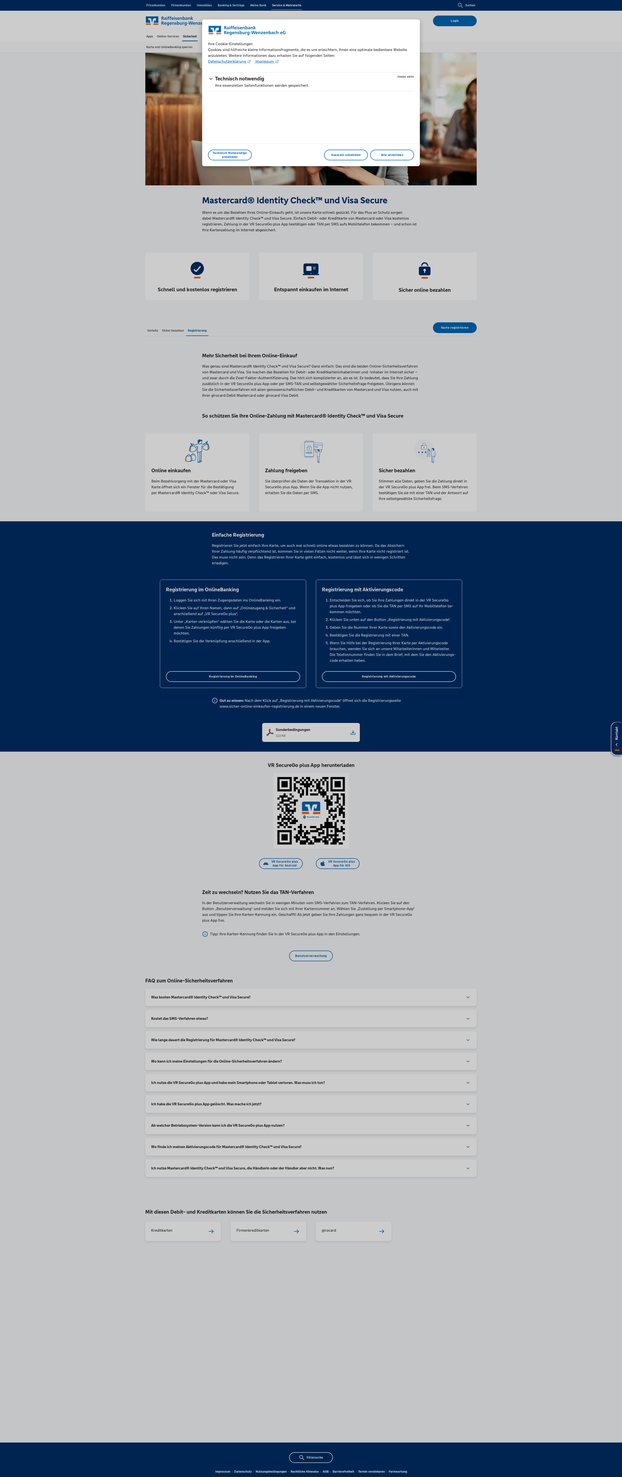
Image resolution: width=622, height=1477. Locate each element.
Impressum (264, 61)
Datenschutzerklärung (227, 61)
